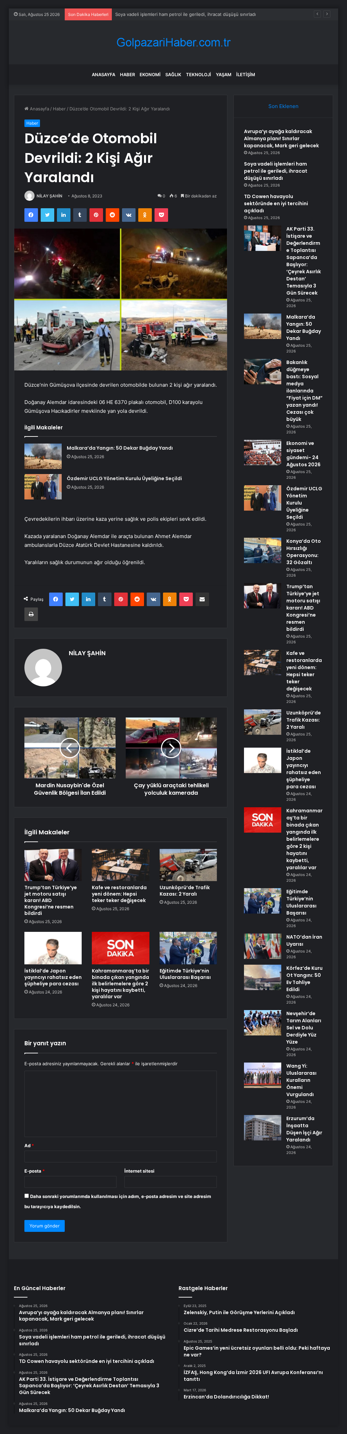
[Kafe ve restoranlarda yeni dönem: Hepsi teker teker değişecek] (120, 865)
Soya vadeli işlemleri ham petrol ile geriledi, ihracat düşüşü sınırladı (275, 170)
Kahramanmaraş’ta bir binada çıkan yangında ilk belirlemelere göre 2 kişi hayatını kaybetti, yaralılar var (120, 983)
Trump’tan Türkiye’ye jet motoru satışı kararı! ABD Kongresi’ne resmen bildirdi (50, 900)
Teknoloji (198, 74)
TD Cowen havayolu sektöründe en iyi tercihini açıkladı (172, 14)
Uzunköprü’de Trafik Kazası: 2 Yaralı (185, 890)
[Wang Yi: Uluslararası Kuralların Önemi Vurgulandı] (262, 1075)
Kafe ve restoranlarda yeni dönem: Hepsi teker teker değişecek (119, 894)
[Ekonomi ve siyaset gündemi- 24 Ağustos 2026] (262, 452)
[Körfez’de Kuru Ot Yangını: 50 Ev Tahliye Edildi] (262, 977)
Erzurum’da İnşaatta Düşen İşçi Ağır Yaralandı (304, 1129)
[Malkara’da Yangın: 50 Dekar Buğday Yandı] (43, 456)
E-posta (34, 1171)
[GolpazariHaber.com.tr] (173, 42)
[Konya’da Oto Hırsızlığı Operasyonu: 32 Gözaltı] (262, 550)
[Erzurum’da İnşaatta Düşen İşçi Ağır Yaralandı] (262, 1127)
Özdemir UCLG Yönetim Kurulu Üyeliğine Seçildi (124, 478)
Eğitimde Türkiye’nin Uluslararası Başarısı (185, 974)
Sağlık (173, 74)
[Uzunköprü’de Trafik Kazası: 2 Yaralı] (188, 865)
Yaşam (223, 74)
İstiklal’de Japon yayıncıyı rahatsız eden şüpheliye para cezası (53, 977)
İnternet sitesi (139, 1171)
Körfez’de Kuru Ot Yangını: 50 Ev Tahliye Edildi (304, 979)
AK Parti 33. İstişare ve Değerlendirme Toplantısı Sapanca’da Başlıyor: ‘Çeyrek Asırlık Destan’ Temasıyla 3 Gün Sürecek (303, 261)
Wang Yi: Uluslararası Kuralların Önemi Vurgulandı (301, 1080)
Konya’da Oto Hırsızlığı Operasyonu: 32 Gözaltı (303, 552)
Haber (127, 74)
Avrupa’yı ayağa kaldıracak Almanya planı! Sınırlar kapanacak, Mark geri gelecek (281, 138)
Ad (29, 1145)
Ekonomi (150, 74)
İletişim (245, 74)
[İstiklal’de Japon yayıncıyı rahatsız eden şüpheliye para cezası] (53, 948)
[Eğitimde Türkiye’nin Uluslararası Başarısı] (188, 948)
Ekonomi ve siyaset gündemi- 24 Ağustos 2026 (303, 454)
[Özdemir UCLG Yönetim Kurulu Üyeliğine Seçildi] (43, 486)
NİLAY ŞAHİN (49, 195)
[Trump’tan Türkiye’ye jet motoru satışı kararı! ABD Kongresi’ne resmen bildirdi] (53, 865)
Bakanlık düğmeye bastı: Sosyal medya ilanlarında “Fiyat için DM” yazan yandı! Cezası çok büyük (304, 391)
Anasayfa (103, 74)
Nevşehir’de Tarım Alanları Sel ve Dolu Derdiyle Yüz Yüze (303, 1027)
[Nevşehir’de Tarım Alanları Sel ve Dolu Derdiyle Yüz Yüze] (262, 1022)
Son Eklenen (283, 106)
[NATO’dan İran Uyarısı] (262, 946)
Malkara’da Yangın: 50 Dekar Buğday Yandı (120, 448)
